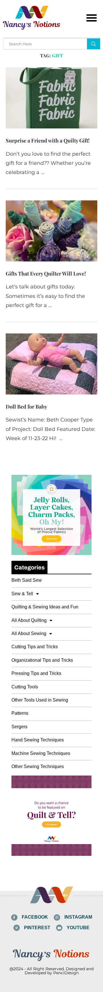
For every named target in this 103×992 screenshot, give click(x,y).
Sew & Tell (22, 593)
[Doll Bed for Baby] (51, 364)
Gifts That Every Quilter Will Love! (46, 273)
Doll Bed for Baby (26, 406)
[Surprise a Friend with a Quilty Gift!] (51, 97)
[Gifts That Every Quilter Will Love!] (51, 230)
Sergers (19, 726)
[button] (91, 17)
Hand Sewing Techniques (37, 739)
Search (93, 43)
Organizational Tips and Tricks (42, 660)
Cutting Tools (24, 686)
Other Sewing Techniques (37, 766)
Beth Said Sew (26, 580)
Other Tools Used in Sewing (39, 700)
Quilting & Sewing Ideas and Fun (44, 606)
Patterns (19, 713)
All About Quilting (29, 620)
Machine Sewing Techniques (40, 753)
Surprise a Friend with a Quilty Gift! (48, 140)
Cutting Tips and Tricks (34, 646)
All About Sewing (28, 633)
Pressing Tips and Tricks (36, 673)
